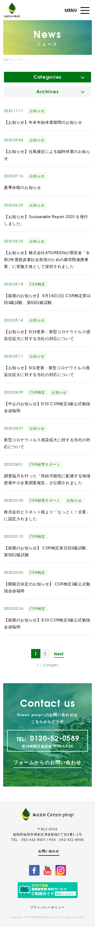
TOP (5, 59)
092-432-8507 (33, 840)
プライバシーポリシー (47, 907)
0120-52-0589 (55, 738)
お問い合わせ (48, 851)
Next (59, 653)
